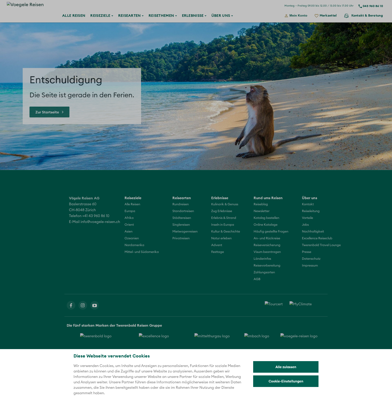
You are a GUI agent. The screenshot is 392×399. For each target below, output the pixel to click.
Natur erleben (221, 238)
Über (220, 15)
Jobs (305, 224)
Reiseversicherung (267, 245)
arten (130, 15)
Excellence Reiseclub (317, 238)
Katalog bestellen (266, 218)
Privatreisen (181, 238)
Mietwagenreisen (185, 231)
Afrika (129, 218)
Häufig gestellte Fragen (271, 231)
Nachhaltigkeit (313, 231)
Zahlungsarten (264, 272)
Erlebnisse (193, 15)
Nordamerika (134, 245)
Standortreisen (183, 211)
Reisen (73, 15)
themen (162, 15)
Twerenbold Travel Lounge (321, 245)
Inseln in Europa (222, 224)
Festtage (217, 252)
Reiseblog (261, 204)
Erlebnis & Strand (223, 218)
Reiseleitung (311, 211)
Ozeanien (132, 238)
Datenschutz (311, 258)
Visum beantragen (267, 252)
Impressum (310, 265)
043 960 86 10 (373, 6)
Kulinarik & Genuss (224, 204)
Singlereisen (181, 224)
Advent (216, 245)
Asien (128, 231)
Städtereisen (181, 218)
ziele (100, 15)
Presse (306, 252)
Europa (130, 211)
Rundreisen (180, 204)
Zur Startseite (47, 112)
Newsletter (262, 211)
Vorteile (307, 218)
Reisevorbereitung (267, 265)
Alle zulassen (285, 367)
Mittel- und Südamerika (142, 252)
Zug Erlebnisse (221, 211)
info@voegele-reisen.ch (100, 222)
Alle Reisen (132, 204)
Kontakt (367, 15)
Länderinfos (262, 258)
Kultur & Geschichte (225, 231)
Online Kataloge (265, 224)
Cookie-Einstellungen (286, 381)
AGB (257, 279)
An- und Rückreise (267, 238)
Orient (129, 224)
